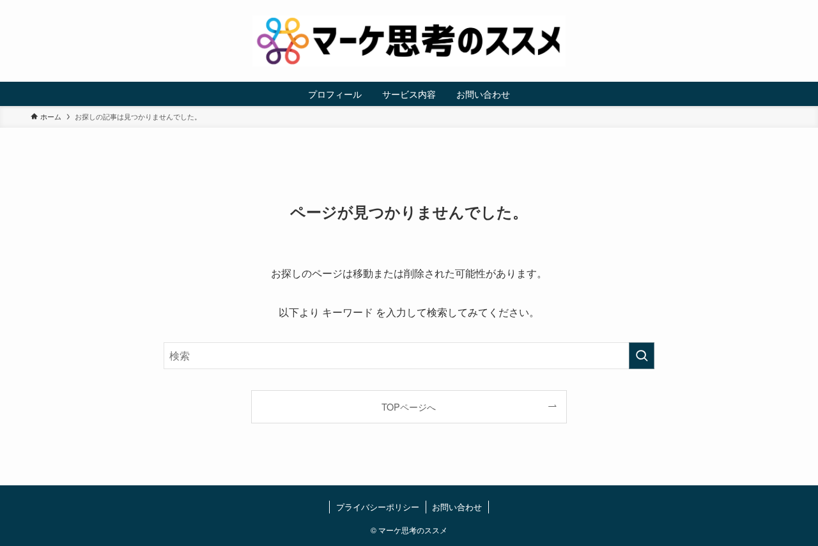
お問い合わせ (457, 507)
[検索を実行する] (641, 355)
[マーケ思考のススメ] (409, 40)
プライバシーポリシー (377, 507)
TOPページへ (409, 406)
